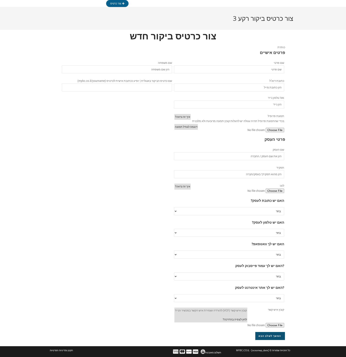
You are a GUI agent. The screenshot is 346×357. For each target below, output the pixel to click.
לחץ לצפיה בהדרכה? (235, 319)
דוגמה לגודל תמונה (186, 126)
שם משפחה (165, 62)
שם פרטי (279, 62)
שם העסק (278, 149)
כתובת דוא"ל (276, 80)
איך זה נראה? (182, 116)
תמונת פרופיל (276, 116)
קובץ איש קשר (276, 309)
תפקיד (280, 167)
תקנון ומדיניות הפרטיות (61, 350)
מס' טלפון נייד (276, 97)
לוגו (282, 185)
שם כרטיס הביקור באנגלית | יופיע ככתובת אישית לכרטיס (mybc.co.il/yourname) (124, 80)
